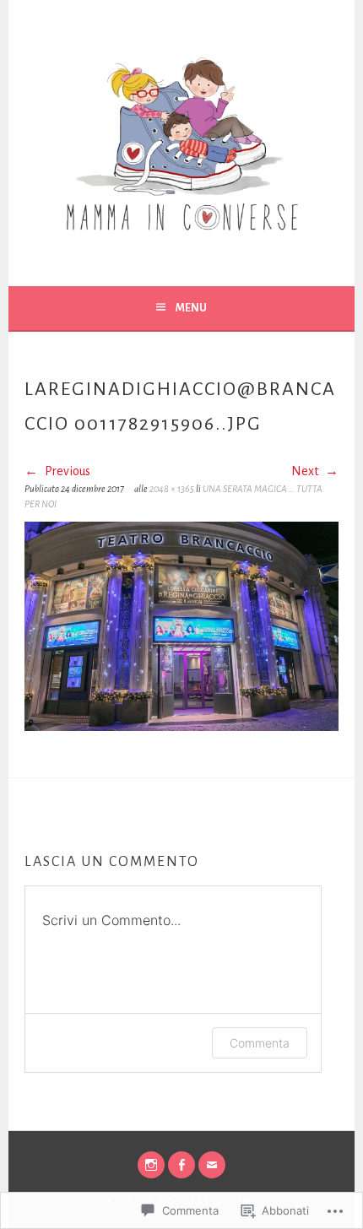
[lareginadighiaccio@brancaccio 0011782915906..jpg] (181, 727)
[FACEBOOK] (181, 1164)
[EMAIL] (211, 1164)
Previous (66, 471)
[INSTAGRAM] (151, 1164)
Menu (191, 308)
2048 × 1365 (171, 489)
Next (306, 471)
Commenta (260, 1043)
